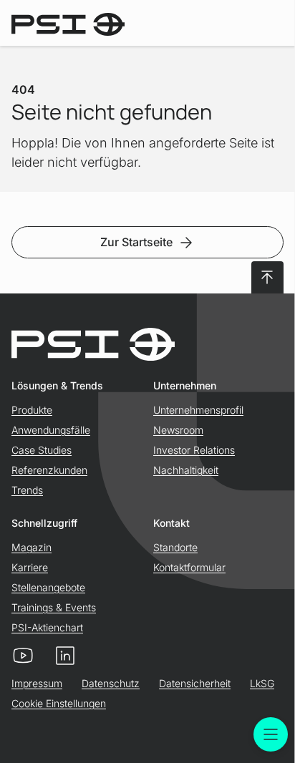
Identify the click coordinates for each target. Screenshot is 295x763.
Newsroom (178, 430)
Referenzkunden (49, 470)
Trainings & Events (53, 607)
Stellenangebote (48, 587)
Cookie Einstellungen (58, 703)
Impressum (36, 683)
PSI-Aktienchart (47, 627)
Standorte (175, 547)
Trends (27, 490)
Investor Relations (194, 450)
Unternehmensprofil (198, 410)
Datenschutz (111, 683)
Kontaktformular (189, 567)
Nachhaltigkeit (185, 470)
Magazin (31, 547)
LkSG (262, 683)
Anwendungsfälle (50, 430)
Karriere (29, 567)
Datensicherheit (195, 683)
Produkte (31, 410)
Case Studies (41, 450)
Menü (270, 734)
